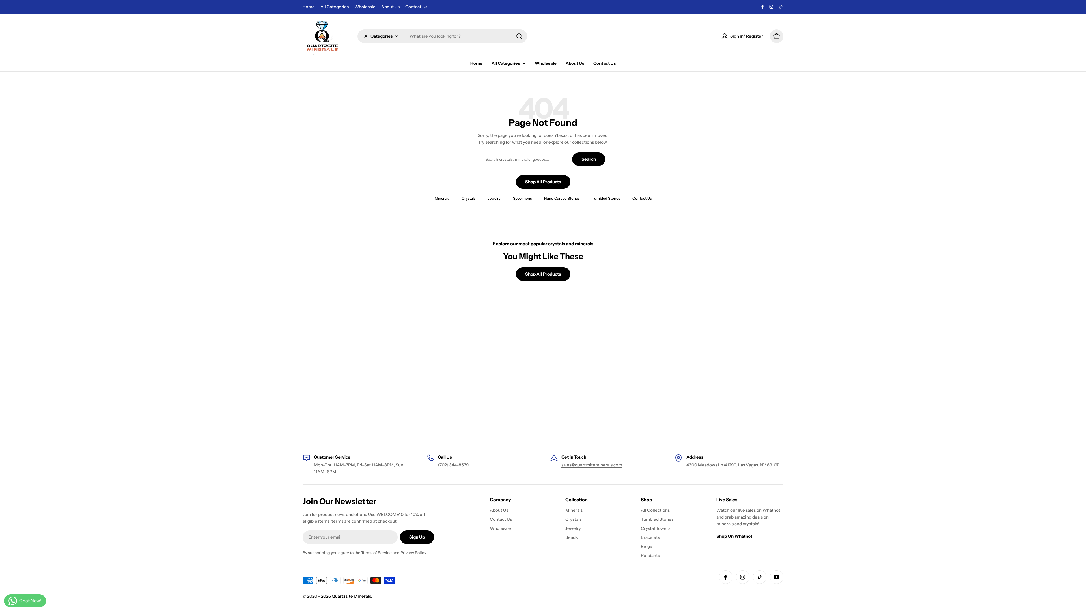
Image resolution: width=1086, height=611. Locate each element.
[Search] (519, 36)
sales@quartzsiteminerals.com (591, 465)
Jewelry (494, 198)
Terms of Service (376, 552)
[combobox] (442, 36)
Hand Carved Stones (561, 198)
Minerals (442, 198)
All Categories (334, 6)
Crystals (468, 198)
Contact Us (416, 6)
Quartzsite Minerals (351, 596)
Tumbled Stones (606, 198)
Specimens (522, 198)
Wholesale (365, 6)
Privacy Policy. (413, 552)
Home (309, 6)
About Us (390, 6)
